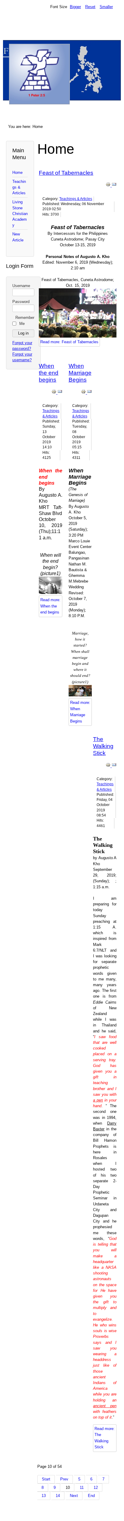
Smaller (106, 7)
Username (21, 285)
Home (17, 172)
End (91, 1495)
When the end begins (48, 373)
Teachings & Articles (19, 187)
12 (96, 1487)
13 (44, 1495)
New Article (17, 237)
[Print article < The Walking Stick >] (109, 766)
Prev (64, 1479)
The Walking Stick (103, 746)
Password (20, 301)
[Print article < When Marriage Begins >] (84, 392)
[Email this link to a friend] (114, 185)
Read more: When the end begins (50, 606)
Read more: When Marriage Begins (80, 711)
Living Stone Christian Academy (20, 213)
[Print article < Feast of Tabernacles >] (109, 185)
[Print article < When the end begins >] (54, 392)
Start (46, 1479)
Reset (90, 7)
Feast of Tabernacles (66, 173)
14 (58, 1495)
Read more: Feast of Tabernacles (69, 342)
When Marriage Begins (80, 373)
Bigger (75, 7)
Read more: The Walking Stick (105, 1437)
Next (74, 1495)
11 (82, 1487)
